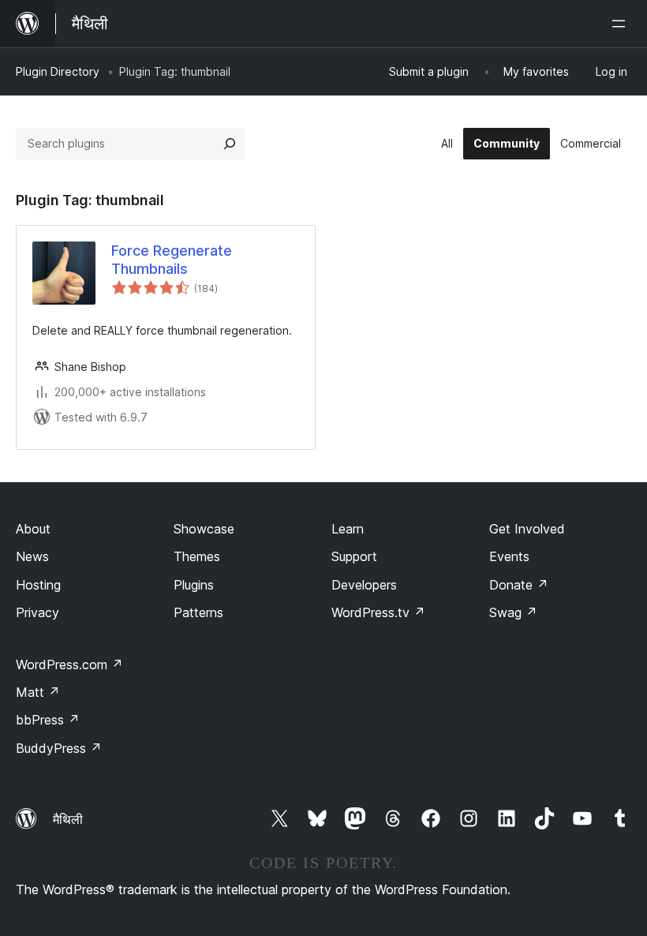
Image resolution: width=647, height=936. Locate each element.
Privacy (37, 612)
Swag (513, 612)
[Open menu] (622, 23)
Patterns (198, 612)
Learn (347, 529)
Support (354, 556)
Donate (518, 585)
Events (509, 556)
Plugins (194, 585)
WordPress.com (69, 664)
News (32, 556)
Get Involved (527, 529)
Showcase (204, 529)
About (33, 529)
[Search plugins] (229, 143)
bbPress (48, 720)
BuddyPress (59, 748)
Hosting (38, 585)
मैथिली (68, 819)
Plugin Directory (57, 71)
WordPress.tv (378, 612)
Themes (197, 556)
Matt (38, 692)
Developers (364, 585)
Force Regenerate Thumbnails (171, 259)
